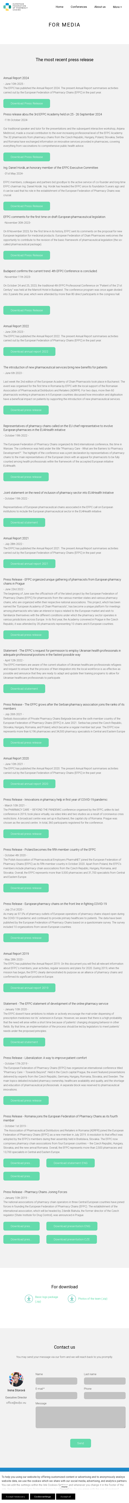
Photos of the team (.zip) (92, 1298)
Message (41, 1403)
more (64, 1486)
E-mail (40, 1388)
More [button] (116, 7)
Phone (88, 1388)
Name (39, 1374)
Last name (90, 1374)
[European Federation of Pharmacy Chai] (15, 7)
